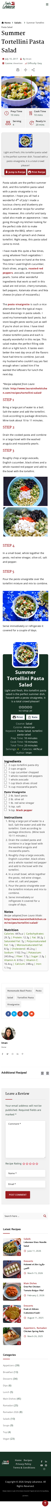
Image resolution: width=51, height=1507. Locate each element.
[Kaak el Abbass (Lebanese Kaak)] (12, 1314)
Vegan (6, 1438)
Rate (34, 717)
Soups (6, 1425)
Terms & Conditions (24, 1467)
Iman (28, 58)
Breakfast (8, 1372)
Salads (17, 22)
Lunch (6, 1392)
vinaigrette (13, 1004)
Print (19, 717)
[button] (20, 707)
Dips (5, 1385)
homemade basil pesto (19, 990)
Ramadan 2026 (11, 1412)
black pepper (24, 810)
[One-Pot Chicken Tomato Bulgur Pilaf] (12, 1291)
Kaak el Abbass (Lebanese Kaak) (32, 1311)
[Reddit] (26, 1014)
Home (7, 22)
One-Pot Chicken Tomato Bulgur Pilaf (34, 1288)
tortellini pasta (25, 997)
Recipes (28, 1460)
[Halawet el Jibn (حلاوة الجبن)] (12, 1269)
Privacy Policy (23, 1464)
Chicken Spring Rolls (34, 1331)
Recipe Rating (13, 1163)
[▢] (6, 764)
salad (10, 997)
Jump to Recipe (16, 172)
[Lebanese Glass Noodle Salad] (12, 1247)
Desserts (28, 1261)
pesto (39, 990)
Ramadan (42, 1327)
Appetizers (29, 1327)
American (18, 63)
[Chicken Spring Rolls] (12, 1336)
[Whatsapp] (20, 1014)
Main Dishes (30, 1283)
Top (5, 1432)
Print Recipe (38, 172)
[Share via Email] (31, 1014)
